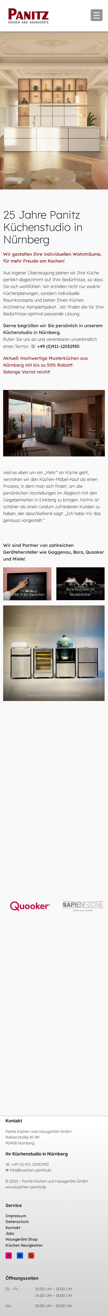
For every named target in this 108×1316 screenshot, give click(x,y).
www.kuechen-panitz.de (26, 1187)
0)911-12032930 (63, 346)
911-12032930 (37, 1164)
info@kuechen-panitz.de (30, 1170)
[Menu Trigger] (96, 15)
